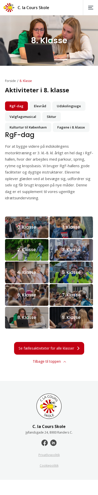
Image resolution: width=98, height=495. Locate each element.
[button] (90, 7)
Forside (10, 80)
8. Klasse (26, 80)
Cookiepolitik (49, 465)
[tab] (16, 106)
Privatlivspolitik (49, 455)
